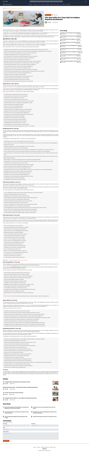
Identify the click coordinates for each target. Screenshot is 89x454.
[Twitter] (3, 1)
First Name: (5, 423)
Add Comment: (6, 431)
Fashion (51, 4)
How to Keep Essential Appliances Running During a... (70, 54)
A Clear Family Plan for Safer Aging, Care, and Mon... (70, 39)
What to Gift (47, 14)
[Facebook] (4, 1)
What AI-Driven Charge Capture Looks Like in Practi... (70, 61)
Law (60, 4)
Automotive (30, 4)
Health (58, 4)
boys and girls (27, 305)
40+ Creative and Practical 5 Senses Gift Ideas (13, 392)
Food (55, 4)
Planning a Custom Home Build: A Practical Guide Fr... (70, 32)
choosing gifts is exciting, (12, 86)
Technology (35, 4)
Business (43, 4)
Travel (39, 4)
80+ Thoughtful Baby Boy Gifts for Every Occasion (17, 260)
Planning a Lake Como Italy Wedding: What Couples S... (71, 45)
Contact (38, 447)
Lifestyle (63, 4)
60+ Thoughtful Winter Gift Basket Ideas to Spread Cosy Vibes (16, 381)
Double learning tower (8, 296)
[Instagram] (5, 1)
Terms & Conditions (45, 447)
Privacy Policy (53, 447)
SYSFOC (49, 450)
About (34, 447)
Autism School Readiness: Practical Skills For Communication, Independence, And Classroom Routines (16, 408)
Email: (4, 427)
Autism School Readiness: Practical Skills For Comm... (70, 58)
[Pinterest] (45, 448)
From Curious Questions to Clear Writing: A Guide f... (70, 42)
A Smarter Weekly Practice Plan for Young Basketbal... (70, 36)
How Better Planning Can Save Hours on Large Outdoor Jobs (45, 416)
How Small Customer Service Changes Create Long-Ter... (71, 51)
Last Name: (33, 423)
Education (47, 4)
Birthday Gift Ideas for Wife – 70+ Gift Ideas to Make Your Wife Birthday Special (20, 387)
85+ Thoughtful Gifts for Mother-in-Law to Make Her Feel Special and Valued (20, 398)
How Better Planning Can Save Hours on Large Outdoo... (71, 48)
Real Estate (68, 4)
